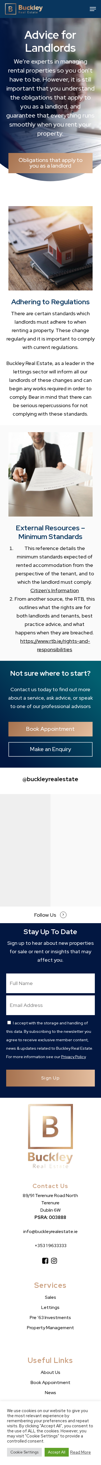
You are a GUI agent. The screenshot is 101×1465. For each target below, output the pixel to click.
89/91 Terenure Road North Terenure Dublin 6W (50, 1203)
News (50, 1393)
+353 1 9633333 (50, 1245)
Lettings (50, 1307)
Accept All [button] (56, 1452)
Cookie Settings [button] (24, 1452)
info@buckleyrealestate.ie (50, 1231)
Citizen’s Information (54, 590)
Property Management (50, 1328)
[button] (93, 9)
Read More (80, 1452)
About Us (50, 1372)
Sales (50, 1297)
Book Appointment (50, 1382)
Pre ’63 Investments (50, 1317)
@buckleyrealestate (50, 779)
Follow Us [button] (45, 915)
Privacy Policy (73, 1056)
